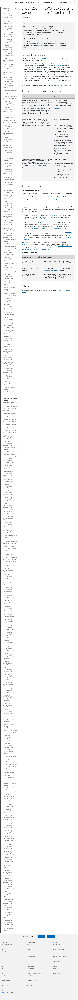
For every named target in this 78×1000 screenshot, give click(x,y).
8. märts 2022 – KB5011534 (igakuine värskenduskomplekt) (10, 289)
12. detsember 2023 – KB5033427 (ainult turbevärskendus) (8, 34)
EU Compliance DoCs (62, 997)
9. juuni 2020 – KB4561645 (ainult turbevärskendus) (10, 547)
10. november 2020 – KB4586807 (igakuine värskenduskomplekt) (8, 486)
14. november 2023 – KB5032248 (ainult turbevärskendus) (8, 47)
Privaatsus (29, 997)
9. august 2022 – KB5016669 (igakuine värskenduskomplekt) (8, 228)
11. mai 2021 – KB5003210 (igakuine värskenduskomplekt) (10, 425)
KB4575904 (68, 234)
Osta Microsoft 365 (48, 2)
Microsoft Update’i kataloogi (65, 246)
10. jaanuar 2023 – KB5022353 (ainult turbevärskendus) (8, 171)
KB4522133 (50, 195)
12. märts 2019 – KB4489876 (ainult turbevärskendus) (8, 811)
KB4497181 (64, 131)
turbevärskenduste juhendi (58, 85)
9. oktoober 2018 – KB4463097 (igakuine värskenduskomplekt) (8, 907)
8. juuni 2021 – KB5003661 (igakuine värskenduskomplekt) (10, 415)
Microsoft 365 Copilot (6, 983)
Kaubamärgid (44, 997)
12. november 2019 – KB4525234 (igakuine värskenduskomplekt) (8, 648)
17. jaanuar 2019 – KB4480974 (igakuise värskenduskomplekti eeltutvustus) (8, 839)
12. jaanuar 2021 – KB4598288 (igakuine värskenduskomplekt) (8, 460)
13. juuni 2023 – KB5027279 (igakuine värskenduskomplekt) (8, 103)
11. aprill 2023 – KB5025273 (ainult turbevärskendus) (8, 133)
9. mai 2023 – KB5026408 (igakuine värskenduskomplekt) (9, 115)
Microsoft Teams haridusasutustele (59, 949)
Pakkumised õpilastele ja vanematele (59, 959)
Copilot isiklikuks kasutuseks (7, 946)
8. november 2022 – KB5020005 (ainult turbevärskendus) (8, 196)
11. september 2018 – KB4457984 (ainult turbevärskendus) (8, 928)
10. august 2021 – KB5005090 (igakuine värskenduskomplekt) (8, 376)
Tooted (32, 2)
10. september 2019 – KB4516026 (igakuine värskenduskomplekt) (8, 690)
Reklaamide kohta (52, 997)
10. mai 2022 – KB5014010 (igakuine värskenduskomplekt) (10, 265)
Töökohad (54, 968)
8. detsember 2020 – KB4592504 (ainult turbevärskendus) (8, 473)
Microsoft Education (56, 944)
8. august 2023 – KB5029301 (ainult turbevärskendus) (8, 85)
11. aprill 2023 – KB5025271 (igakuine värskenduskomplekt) (8, 126)
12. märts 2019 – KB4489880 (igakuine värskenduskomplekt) (8, 804)
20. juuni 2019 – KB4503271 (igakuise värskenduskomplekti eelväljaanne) (8, 737)
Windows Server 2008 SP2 (9, 8)
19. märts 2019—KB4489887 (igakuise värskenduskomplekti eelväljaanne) (8, 797)
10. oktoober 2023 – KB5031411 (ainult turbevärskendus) (8, 60)
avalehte (25, 47)
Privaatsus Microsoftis (57, 973)
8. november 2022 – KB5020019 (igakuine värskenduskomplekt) (8, 190)
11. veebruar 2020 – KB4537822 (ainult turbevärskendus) (8, 602)
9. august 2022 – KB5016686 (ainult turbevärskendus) (8, 235)
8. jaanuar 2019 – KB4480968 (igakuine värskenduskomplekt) (8, 852)
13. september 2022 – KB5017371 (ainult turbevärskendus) (8, 222)
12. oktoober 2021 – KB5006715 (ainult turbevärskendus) (8, 357)
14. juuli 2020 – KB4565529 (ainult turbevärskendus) (10, 542)
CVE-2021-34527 (58, 65)
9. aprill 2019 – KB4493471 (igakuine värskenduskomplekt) (10, 785)
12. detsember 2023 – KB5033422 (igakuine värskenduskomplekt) (8, 28)
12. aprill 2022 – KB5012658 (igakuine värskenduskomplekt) (8, 276)
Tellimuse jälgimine (30, 951)
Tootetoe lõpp (6, 11)
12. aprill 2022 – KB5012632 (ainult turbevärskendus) (8, 282)
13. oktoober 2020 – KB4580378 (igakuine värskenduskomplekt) (8, 498)
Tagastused (29, 949)
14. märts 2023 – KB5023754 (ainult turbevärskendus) (8, 145)
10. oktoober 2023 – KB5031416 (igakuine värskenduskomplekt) (8, 53)
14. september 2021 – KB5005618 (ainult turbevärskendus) (8, 370)
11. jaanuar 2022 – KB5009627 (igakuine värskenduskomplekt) (8, 312)
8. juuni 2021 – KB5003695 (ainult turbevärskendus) (10, 420)
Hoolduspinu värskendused (57, 248)
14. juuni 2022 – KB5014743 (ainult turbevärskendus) (8, 259)
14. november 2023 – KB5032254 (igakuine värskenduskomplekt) (8, 40)
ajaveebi (59, 150)
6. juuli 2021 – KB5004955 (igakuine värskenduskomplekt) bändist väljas (10, 401)
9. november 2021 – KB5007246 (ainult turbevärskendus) (8, 344)
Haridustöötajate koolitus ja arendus (59, 956)
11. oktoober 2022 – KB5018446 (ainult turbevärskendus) (8, 209)
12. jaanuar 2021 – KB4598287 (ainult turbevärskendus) (8, 467)
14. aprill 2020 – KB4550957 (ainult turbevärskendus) (8, 570)
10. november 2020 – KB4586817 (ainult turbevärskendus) (8, 492)
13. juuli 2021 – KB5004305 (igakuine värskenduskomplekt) (10, 389)
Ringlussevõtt (29, 954)
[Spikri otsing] (70, 2)
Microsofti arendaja (30, 968)
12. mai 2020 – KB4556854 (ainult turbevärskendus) (10, 558)
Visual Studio (29, 985)
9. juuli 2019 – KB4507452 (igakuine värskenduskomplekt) (10, 726)
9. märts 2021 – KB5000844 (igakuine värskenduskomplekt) (10, 449)
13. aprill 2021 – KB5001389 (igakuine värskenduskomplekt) (8, 436)
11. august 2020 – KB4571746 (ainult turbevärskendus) (8, 524)
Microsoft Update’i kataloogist (45, 217)
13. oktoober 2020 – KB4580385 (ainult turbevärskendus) (8, 505)
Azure (3, 973)
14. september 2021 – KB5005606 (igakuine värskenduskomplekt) (8, 363)
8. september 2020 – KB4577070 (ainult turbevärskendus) (8, 518)
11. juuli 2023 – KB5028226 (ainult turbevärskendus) (10, 97)
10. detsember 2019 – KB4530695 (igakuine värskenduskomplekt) (8, 627)
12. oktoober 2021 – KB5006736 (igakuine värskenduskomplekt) (8, 351)
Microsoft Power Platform (32, 980)
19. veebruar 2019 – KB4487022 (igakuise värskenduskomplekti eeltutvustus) (8, 818)
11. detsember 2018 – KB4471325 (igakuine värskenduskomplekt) (8, 859)
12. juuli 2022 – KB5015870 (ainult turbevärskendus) (10, 247)
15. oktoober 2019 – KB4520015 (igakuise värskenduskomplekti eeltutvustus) (8, 655)
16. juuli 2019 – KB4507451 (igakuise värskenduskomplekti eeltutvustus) (10, 718)
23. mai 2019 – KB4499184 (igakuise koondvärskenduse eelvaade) (10, 758)
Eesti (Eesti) (6, 989)
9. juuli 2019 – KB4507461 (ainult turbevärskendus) (10, 731)
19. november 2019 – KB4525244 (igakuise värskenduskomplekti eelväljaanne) (8, 634)
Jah (41, 936)
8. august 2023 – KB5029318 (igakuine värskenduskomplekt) (8, 79)
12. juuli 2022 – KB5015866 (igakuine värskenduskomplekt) (10, 241)
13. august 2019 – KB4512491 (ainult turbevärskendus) (8, 711)
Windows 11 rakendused (6, 951)
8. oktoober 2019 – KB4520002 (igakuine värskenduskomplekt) (8, 663)
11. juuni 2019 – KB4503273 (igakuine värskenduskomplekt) (8, 745)
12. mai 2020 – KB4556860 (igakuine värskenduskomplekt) (10, 563)
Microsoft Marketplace (31, 978)
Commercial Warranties (31, 956)
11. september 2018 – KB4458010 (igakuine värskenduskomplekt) (8, 922)
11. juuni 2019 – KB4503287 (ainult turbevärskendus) (8, 751)
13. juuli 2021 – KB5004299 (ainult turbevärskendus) (10, 395)
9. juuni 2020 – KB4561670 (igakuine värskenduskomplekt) (10, 552)
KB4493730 (52, 215)
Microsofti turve (5, 970)
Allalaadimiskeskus (30, 946)
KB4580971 (25, 244)
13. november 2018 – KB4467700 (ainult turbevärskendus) (8, 880)
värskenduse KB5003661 (41, 59)
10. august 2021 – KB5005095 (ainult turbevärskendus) (8, 383)
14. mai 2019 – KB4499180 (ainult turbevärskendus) (10, 765)
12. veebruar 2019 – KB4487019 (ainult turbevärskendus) (8, 825)
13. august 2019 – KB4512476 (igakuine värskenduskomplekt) (8, 705)
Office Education (56, 954)
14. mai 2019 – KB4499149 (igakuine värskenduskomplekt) (10, 770)
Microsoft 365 (21, 2)
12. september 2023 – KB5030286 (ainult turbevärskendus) (8, 72)
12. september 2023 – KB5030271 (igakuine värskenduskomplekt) (8, 66)
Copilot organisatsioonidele (7, 944)
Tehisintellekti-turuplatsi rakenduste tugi (34, 973)
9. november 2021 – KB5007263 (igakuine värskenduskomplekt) (8, 338)
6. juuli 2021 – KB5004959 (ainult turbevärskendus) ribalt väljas (10, 408)
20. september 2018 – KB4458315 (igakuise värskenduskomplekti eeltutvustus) (8, 914)
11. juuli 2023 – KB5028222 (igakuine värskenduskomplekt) (10, 92)
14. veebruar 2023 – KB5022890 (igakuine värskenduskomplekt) (8, 152)
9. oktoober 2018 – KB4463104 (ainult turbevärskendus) (8, 901)
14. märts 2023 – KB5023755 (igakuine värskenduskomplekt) (8, 139)
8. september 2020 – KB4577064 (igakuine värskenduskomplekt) (8, 511)
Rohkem (38, 2)
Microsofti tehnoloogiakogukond (33, 975)
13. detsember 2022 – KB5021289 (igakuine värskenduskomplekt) (8, 177)
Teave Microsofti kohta (57, 970)
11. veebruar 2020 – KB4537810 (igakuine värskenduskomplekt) (8, 595)
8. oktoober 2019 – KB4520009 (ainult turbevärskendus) (8, 669)
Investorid (54, 975)
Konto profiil (29, 944)
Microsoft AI (4, 968)
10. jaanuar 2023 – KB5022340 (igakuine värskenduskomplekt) (8, 165)
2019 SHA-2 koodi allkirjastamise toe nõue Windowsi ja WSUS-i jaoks (47, 228)
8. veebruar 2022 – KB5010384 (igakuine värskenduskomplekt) (8, 300)
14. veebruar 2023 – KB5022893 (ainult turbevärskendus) (8, 158)
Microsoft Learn (30, 970)
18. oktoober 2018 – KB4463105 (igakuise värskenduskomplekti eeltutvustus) (8, 893)
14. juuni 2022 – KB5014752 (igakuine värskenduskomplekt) (8, 252)
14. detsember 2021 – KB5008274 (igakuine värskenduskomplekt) (8, 325)
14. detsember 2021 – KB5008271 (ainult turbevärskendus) (8, 332)
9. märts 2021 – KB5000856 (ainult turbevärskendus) (10, 455)
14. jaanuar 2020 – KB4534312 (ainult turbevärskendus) (8, 608)
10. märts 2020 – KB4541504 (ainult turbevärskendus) (8, 582)
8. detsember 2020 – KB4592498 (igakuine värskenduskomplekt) (8, 479)
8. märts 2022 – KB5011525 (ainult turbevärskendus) (10, 294)
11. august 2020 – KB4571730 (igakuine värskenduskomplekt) (8, 530)
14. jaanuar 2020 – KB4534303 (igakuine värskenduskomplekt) (8, 614)
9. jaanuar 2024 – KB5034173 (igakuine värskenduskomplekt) (8, 15)
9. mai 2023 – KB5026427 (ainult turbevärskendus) (9, 121)
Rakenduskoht (26, 17)
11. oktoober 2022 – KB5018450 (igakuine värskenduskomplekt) (8, 203)
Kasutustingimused (36, 997)
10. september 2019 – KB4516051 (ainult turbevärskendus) (8, 684)
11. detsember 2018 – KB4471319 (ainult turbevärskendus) (8, 865)
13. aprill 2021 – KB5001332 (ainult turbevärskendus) (8, 443)
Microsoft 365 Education (57, 951)
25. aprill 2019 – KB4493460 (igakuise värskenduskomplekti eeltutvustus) (8, 778)
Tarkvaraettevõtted (30, 983)
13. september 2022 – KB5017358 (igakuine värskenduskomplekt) (8, 216)
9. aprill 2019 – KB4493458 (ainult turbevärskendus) (10, 791)
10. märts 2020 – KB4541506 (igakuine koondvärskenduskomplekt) (10, 589)
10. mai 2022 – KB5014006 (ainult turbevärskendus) (10, 270)
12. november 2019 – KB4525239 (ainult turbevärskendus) (8, 642)
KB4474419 (41, 222)
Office (27, 2)
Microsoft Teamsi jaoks (6, 985)
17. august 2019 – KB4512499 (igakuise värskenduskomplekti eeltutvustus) (8, 697)
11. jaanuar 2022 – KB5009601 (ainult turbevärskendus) (8, 319)
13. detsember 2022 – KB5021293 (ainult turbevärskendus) (8, 184)
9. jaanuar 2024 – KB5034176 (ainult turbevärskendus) (8, 21)
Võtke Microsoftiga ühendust (20, 997)
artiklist (41, 43)
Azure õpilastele (56, 961)
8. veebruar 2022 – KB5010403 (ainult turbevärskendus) (8, 306)
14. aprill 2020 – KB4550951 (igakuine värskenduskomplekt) (8, 576)
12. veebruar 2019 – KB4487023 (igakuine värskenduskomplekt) (8, 831)
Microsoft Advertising (6, 980)
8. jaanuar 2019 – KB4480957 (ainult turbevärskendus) (8, 846)
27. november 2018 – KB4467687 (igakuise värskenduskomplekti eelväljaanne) (8, 872)
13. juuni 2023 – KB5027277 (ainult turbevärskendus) (8, 109)
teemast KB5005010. (61, 82)
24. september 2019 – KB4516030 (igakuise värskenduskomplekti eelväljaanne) (8, 676)
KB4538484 (68, 232)
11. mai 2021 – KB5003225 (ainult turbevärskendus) (10, 431)
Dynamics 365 (4, 975)
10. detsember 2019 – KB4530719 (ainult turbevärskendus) (8, 621)
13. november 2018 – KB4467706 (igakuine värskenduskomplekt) (8, 886)
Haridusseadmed (56, 946)
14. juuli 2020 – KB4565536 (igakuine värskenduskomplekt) (10, 537)
